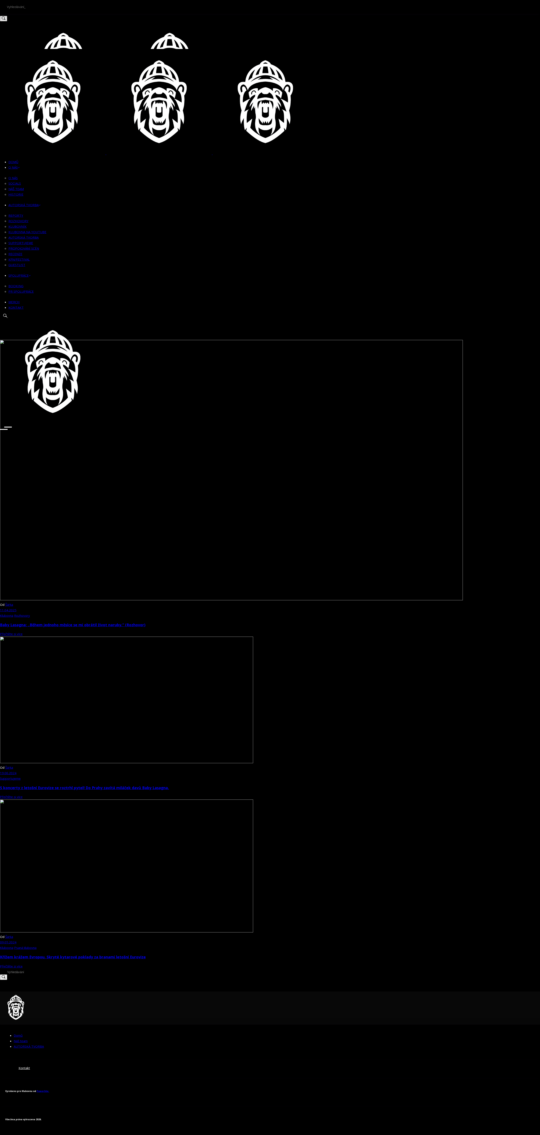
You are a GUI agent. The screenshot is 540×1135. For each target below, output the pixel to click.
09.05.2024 (8, 942)
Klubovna (6, 615)
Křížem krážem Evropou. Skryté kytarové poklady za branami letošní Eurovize (73, 956)
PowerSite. (43, 1091)
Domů (18, 1035)
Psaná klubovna (25, 948)
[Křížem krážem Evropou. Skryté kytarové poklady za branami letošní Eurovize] (126, 931)
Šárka (9, 604)
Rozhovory (22, 615)
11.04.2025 (8, 610)
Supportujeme (10, 778)
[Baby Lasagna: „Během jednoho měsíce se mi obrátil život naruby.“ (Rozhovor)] (231, 599)
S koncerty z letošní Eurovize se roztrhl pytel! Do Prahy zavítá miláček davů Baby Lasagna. (84, 787)
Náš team (21, 1041)
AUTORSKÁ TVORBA (29, 1046)
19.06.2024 (8, 773)
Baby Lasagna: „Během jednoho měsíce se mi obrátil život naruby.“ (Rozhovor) (72, 624)
